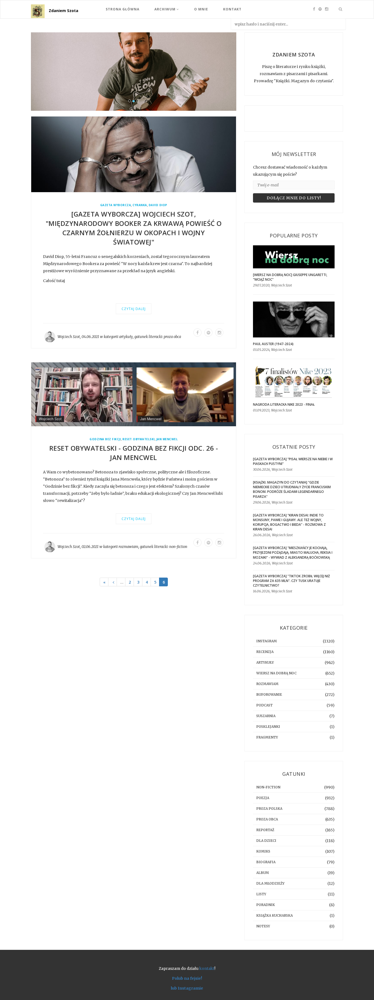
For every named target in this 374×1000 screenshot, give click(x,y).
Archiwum (165, 9)
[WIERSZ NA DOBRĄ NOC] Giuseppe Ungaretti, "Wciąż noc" (290, 277)
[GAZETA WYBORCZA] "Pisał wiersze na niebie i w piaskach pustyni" (293, 461)
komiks (263, 851)
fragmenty (267, 737)
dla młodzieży (270, 883)
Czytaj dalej (134, 308)
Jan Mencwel (167, 439)
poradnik (265, 905)
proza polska (269, 808)
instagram (266, 641)
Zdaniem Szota (63, 10)
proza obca (172, 336)
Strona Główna (122, 9)
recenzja (265, 652)
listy (261, 894)
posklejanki (268, 727)
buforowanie (269, 694)
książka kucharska (274, 915)
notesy (263, 926)
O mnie (201, 9)
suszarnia (265, 716)
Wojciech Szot (68, 336)
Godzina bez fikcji (105, 439)
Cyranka (140, 205)
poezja (262, 798)
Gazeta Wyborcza (115, 205)
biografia (265, 862)
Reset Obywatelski (138, 439)
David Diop (158, 205)
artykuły (126, 336)
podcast (264, 705)
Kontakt (232, 9)
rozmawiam (128, 546)
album (262, 873)
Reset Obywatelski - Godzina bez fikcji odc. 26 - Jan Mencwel (133, 453)
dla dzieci (266, 841)
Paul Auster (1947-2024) (273, 344)
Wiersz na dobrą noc (276, 673)
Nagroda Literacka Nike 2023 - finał (284, 404)
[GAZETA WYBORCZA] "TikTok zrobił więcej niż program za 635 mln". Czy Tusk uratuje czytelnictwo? (291, 581)
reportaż (265, 830)
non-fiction (178, 546)
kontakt (206, 968)
